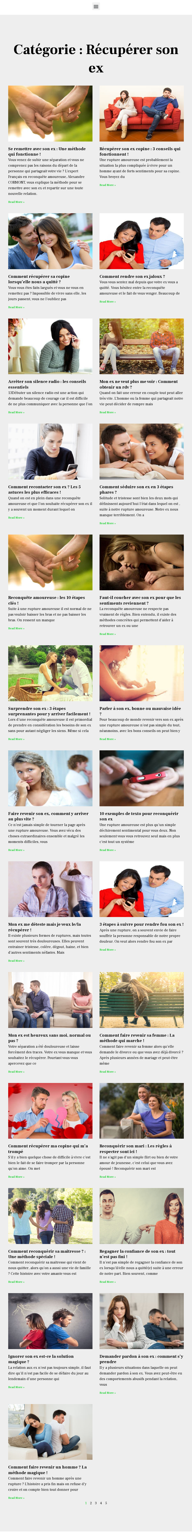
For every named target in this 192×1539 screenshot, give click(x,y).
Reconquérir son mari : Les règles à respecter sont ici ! (136, 1148)
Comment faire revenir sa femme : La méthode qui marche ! (137, 1038)
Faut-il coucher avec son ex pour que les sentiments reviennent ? (140, 600)
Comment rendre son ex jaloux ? (132, 276)
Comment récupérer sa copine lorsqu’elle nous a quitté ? (39, 279)
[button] (96, 6)
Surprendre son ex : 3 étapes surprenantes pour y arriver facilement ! (49, 711)
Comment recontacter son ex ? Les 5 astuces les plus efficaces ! (44, 489)
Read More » (16, 202)
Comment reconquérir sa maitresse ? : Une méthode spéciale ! (47, 1254)
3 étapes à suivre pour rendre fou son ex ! (142, 924)
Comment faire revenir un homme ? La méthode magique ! (47, 1469)
